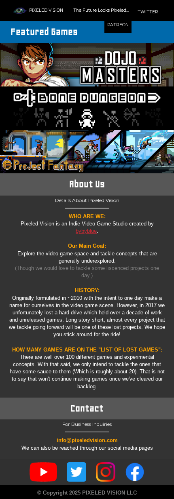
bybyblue (86, 231)
